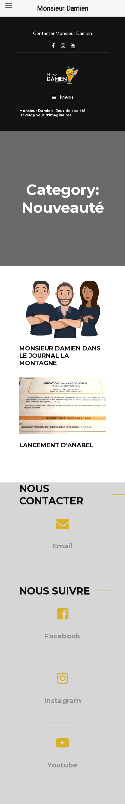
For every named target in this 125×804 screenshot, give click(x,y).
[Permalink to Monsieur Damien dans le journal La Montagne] (62, 336)
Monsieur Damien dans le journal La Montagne (60, 356)
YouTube (73, 45)
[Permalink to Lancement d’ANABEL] (62, 432)
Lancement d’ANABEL (56, 445)
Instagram (63, 45)
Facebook (53, 45)
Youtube (62, 765)
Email (62, 546)
